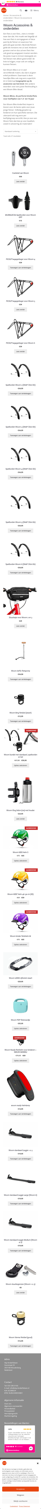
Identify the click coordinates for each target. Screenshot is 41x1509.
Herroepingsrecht (10, 1413)
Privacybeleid (9, 1411)
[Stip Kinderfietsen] (4, 10)
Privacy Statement (24, 1506)
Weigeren (20, 1495)
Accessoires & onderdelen (12, 16)
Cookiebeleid (14, 1506)
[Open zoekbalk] (21, 10)
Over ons (7, 1404)
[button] (38, 1463)
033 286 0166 (12, 1386)
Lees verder (20, 181)
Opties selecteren (20, 765)
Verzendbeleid (9, 1408)
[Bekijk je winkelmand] (26, 10)
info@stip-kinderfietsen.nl (19, 1388)
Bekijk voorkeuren (20, 1501)
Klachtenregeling (10, 1416)
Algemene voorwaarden (13, 1406)
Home (5, 15)
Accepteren (20, 1489)
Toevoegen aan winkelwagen (20, 268)
